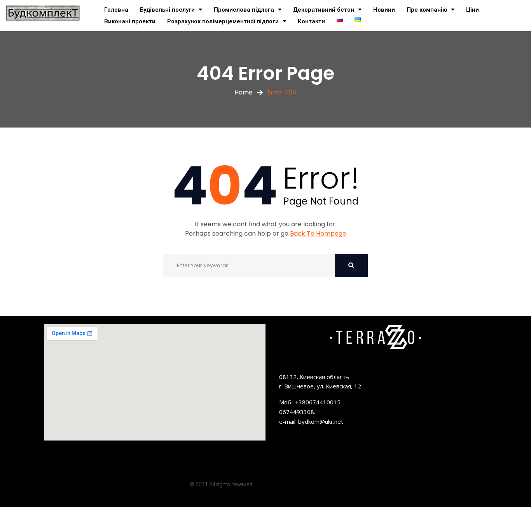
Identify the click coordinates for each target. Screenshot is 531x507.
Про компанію (427, 9)
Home (243, 92)
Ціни (472, 9)
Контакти (311, 21)
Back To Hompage (318, 233)
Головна (116, 9)
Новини (384, 9)
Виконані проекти (129, 21)
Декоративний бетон (323, 9)
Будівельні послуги (167, 9)
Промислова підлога (244, 9)
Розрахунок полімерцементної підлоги (223, 21)
